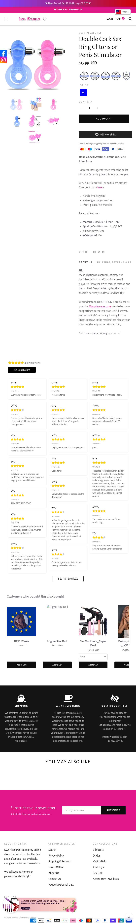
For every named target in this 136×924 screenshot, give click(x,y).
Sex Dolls (98, 873)
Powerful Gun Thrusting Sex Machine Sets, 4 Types (41, 903)
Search (52, 849)
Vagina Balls (100, 861)
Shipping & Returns (59, 861)
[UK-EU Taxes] (21, 621)
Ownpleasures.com (100, 306)
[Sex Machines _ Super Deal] (93, 621)
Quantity (86, 102)
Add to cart (104, 118)
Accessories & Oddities (106, 878)
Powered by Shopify (28, 918)
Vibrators (98, 849)
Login (110, 19)
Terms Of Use (56, 867)
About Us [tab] (85, 262)
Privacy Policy (56, 855)
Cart (120, 19)
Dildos (96, 855)
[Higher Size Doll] (57, 621)
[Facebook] (3, 53)
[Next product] (127, 636)
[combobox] (93, 657)
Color (84, 85)
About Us (53, 873)
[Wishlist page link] (44, 19)
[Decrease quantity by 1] (81, 108)
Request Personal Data (61, 884)
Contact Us (54, 878)
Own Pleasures (90, 33)
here (99, 187)
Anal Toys (98, 867)
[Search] (130, 19)
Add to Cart (21, 665)
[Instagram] (3, 60)
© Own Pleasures (11, 918)
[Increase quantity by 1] (98, 108)
